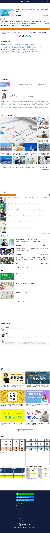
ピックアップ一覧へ (25, 267)
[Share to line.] (27, 36)
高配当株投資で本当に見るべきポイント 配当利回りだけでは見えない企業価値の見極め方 (22, 51)
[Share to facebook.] (20, 36)
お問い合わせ (18, 513)
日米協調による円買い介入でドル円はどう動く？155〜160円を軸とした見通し (19, 47)
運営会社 (17, 505)
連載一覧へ (25, 430)
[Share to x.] (23, 36)
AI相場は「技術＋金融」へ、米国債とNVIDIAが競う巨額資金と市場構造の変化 (19, 44)
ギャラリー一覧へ (25, 482)
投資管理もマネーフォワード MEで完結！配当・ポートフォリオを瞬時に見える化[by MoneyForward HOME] (24, 33)
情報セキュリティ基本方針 (21, 507)
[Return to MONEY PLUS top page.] (25, 1)
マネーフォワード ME (20, 520)
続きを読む (25, 29)
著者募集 (17, 515)
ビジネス (7, 3)
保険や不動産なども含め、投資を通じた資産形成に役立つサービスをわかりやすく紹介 (21, 53)
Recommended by (44, 169)
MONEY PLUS (2, 3)
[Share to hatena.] (30, 36)
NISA (6, 18)
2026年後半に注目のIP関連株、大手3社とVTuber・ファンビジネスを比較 (18, 49)
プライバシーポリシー (20, 509)
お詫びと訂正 (18, 518)
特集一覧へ (25, 301)
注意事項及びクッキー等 (20, 511)
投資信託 (2, 18)
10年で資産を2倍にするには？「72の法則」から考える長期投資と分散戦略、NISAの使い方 (22, 46)
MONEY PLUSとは (19, 503)
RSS (16, 516)
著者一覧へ (25, 346)
